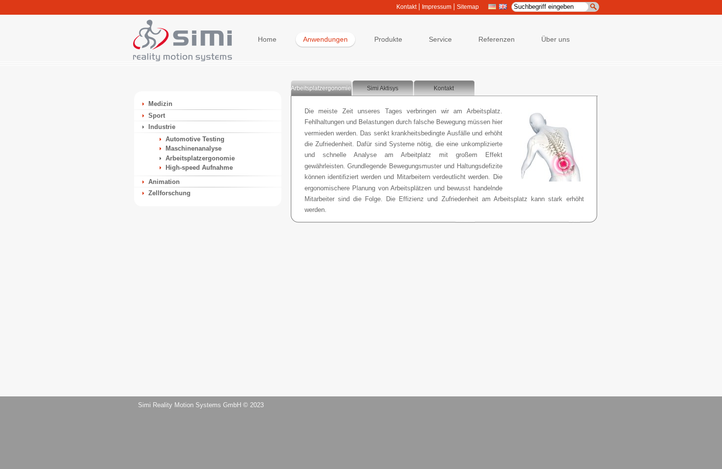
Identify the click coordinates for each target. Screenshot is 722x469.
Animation (164, 181)
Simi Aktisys (382, 88)
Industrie (161, 126)
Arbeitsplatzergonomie (200, 158)
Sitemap (468, 6)
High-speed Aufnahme (199, 167)
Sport (156, 115)
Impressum (436, 6)
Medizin (160, 103)
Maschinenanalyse (194, 148)
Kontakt (406, 6)
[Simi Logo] (177, 59)
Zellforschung (169, 193)
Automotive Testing (195, 139)
